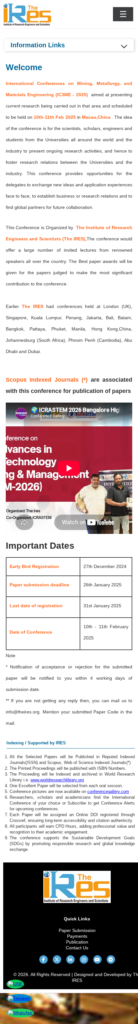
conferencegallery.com (108, 791)
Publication (77, 942)
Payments (77, 936)
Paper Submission (77, 930)
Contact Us (77, 947)
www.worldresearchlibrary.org (57, 779)
